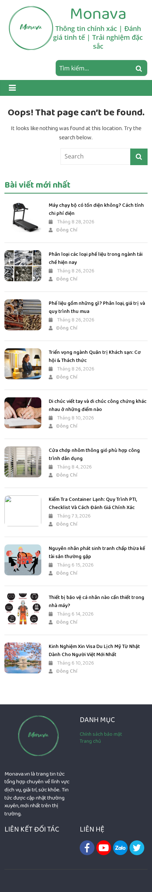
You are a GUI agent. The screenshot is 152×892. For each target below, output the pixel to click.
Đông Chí (66, 230)
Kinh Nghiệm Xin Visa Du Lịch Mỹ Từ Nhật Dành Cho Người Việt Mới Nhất (94, 650)
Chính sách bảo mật (101, 734)
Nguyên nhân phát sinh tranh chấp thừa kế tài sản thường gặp (97, 552)
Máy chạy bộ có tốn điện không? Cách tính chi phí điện (96, 209)
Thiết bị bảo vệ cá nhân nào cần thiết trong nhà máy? (96, 601)
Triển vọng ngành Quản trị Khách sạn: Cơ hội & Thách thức (95, 356)
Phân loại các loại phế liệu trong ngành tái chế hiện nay (95, 258)
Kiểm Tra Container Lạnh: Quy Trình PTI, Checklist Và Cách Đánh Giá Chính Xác (93, 503)
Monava (98, 13)
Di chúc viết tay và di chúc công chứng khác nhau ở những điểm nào (97, 405)
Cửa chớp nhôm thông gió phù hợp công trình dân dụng (94, 454)
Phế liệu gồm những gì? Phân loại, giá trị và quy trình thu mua (97, 307)
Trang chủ (90, 741)
